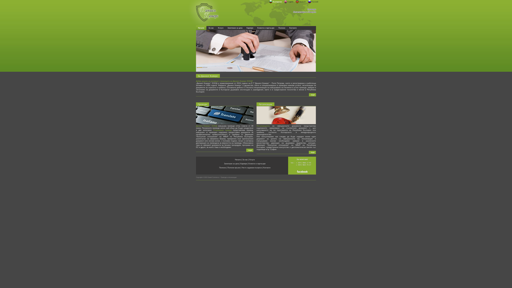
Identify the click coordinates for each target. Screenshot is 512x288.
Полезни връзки (233, 168)
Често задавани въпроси (252, 168)
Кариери (243, 164)
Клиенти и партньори (257, 164)
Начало (238, 160)
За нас (245, 160)
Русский (314, 2)
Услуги (252, 160)
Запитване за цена (231, 164)
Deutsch (302, 2)
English (290, 2)
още (313, 95)
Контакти (266, 168)
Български (277, 2)
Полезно (222, 168)
